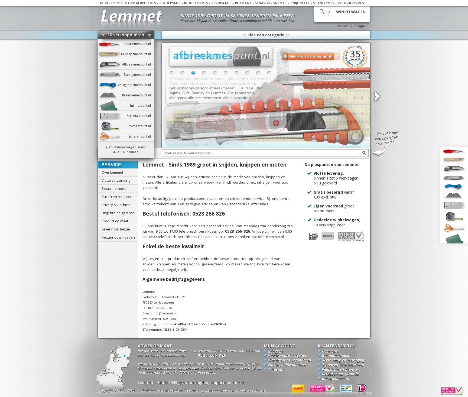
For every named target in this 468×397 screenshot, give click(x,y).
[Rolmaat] (266, 147)
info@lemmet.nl (271, 236)
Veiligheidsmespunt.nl (136, 85)
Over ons (329, 351)
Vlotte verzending (116, 180)
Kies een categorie (266, 34)
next (377, 97)
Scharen (262, 3)
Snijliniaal (300, 3)
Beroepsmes (170, 3)
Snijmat (280, 3)
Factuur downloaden (118, 237)
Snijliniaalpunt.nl (140, 115)
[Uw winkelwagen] (342, 13)
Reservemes (222, 3)
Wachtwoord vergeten (287, 356)
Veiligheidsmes (351, 3)
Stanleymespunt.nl (138, 74)
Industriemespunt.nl (137, 43)
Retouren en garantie (340, 374)
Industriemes (196, 3)
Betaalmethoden (115, 188)
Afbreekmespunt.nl (138, 64)
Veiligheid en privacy (340, 369)
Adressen (275, 369)
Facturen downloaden (287, 365)
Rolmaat (243, 3)
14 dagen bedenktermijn (343, 365)
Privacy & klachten (116, 204)
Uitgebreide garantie (118, 212)
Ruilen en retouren (117, 196)
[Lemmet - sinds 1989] (131, 16)
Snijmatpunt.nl (141, 105)
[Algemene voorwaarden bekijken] (212, 391)
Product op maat (115, 221)
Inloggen (360, 26)
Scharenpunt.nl (141, 136)
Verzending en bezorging (343, 360)
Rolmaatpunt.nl (141, 126)
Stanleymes (323, 3)
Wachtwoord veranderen (289, 360)
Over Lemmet (112, 172)
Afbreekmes (146, 3)
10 (269, 73)
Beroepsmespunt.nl (137, 54)
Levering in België (116, 229)
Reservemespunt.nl (138, 95)
